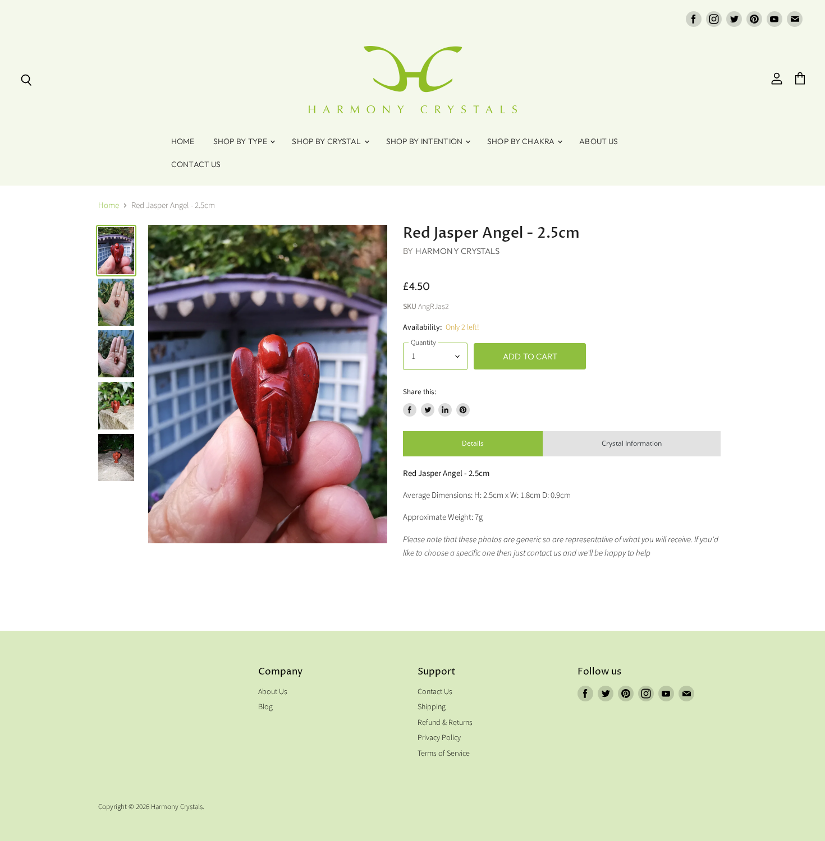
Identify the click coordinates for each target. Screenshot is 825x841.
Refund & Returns (445, 722)
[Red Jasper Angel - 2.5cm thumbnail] (116, 250)
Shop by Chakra (521, 141)
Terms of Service (444, 753)
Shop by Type (241, 141)
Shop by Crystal (327, 141)
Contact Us (196, 164)
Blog (265, 707)
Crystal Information (632, 443)
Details (473, 443)
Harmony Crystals (457, 251)
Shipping (432, 707)
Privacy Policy (439, 737)
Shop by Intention (425, 141)
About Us (598, 141)
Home (183, 141)
